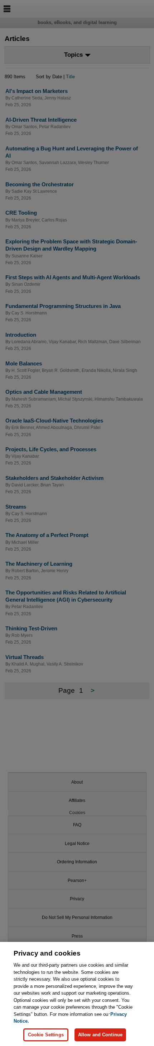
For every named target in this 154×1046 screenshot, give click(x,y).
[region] (77, 994)
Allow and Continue (100, 1034)
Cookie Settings (46, 1034)
